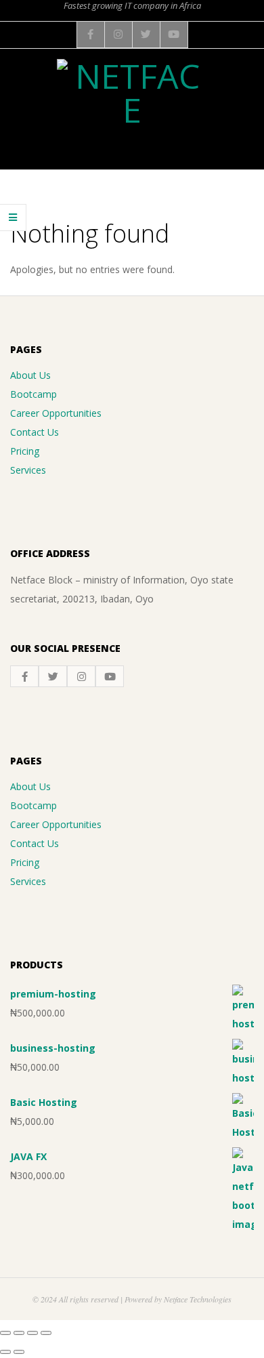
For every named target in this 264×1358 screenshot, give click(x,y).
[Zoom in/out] (5, 1333)
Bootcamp (33, 394)
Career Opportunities (56, 413)
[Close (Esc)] (46, 1333)
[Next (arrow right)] (19, 1352)
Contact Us (34, 432)
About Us (30, 375)
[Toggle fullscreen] (19, 1333)
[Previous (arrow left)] (5, 1352)
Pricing (24, 451)
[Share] (32, 1333)
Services (28, 470)
